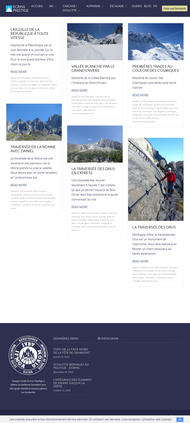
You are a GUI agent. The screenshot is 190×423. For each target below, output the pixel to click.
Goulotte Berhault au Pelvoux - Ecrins (71, 366)
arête (35, 191)
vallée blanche (89, 110)
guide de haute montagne (104, 99)
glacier (135, 274)
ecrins (35, 194)
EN (155, 6)
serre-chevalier (105, 106)
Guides (137, 6)
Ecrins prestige (167, 104)
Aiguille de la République (21, 77)
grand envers (86, 99)
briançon (163, 101)
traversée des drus (149, 280)
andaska (150, 101)
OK (179, 419)
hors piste (173, 108)
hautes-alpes (77, 103)
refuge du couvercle (31, 204)
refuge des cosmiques (142, 114)
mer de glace (30, 88)
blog (147, 6)
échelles (150, 270)
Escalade (117, 6)
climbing (24, 84)
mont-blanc (76, 106)
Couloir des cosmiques (142, 104)
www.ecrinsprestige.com (82, 113)
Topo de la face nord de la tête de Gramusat (71, 351)
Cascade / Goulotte (70, 8)
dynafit (157, 104)
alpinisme (89, 96)
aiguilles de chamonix (29, 81)
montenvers (42, 88)
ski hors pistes (138, 118)
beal (156, 101)
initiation (14, 201)
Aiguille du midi (77, 96)
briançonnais (16, 194)
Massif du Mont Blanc (94, 103)
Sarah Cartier (86, 226)
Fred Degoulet (44, 84)
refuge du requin (90, 106)
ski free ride (173, 114)
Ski (51, 6)
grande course (145, 274)
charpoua (75, 216)
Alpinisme (93, 6)
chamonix (15, 84)
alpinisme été (46, 81)
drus (83, 216)
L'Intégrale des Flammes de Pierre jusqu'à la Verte (72, 383)
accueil (37, 6)
